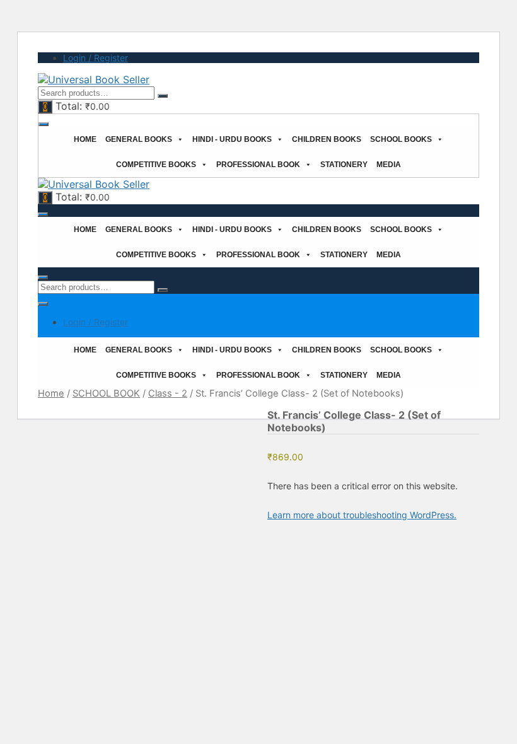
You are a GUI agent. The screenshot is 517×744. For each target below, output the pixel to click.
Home (85, 139)
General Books (138, 139)
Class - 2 (167, 393)
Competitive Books (156, 164)
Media (388, 164)
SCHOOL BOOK (106, 393)
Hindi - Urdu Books (232, 139)
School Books (401, 139)
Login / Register (95, 57)
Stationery (344, 164)
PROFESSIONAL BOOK (258, 164)
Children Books (326, 139)
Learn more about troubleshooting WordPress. (361, 514)
